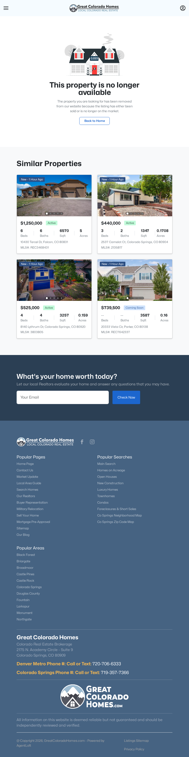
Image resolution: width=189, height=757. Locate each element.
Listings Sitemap (136, 740)
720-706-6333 (106, 663)
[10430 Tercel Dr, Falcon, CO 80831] (54, 195)
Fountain (23, 600)
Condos (103, 502)
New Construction (110, 483)
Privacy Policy (134, 749)
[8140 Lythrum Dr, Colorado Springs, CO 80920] (54, 280)
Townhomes (106, 496)
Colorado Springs (29, 587)
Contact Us (25, 470)
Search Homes (27, 489)
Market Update (27, 476)
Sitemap (23, 528)
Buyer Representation (32, 502)
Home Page (25, 464)
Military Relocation (30, 509)
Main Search (106, 464)
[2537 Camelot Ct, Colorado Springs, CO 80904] (134, 195)
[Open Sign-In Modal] (182, 8)
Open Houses (107, 476)
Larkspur (23, 606)
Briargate (23, 561)
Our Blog (23, 535)
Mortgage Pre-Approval (33, 522)
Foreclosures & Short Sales (116, 509)
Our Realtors (26, 496)
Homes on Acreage (111, 470)
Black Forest (26, 555)
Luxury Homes (107, 489)
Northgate (24, 619)
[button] (6, 8)
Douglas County (28, 593)
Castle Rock (25, 580)
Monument (24, 613)
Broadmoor (25, 567)
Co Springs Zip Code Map (115, 522)
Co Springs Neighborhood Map (119, 515)
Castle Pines (25, 574)
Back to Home (94, 121)
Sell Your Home (28, 515)
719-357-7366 (115, 672)
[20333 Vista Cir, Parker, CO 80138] (134, 280)
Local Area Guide (29, 483)
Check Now (126, 397)
